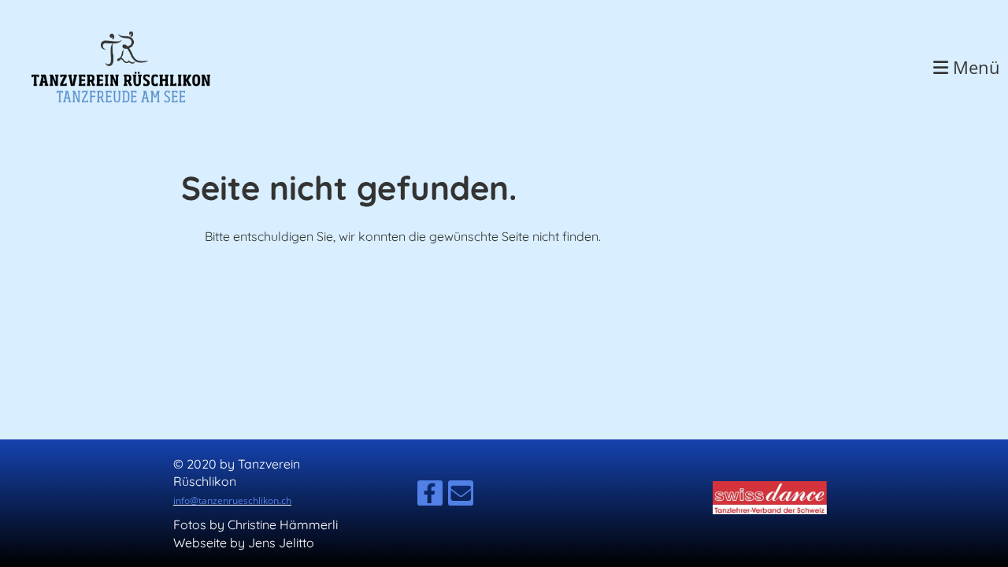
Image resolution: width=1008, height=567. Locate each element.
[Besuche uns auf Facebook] (430, 496)
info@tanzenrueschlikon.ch (232, 500)
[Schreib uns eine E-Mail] (460, 496)
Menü (974, 67)
